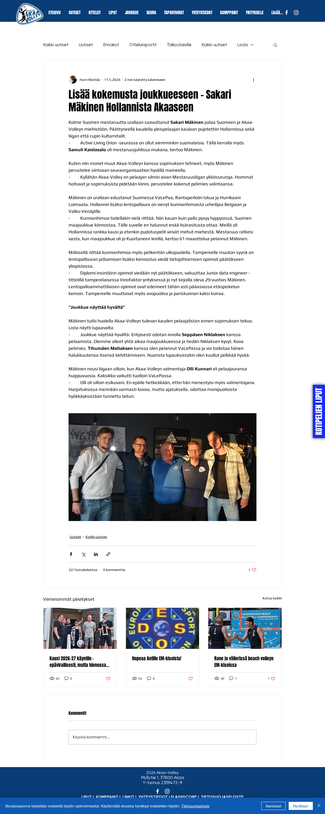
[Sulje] (319, 806)
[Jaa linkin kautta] (108, 554)
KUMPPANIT (107, 796)
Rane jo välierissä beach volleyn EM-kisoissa (243, 661)
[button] (275, 45)
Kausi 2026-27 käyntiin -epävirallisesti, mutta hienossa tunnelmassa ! (78, 661)
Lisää (242, 44)
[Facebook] (286, 12)
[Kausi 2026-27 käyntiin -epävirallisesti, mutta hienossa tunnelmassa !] (80, 628)
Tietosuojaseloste (195, 805)
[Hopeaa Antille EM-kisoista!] (162, 628)
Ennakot (111, 44)
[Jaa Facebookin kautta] (71, 554)
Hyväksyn (300, 805)
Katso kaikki (272, 598)
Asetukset (273, 805)
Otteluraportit (143, 44)
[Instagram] (296, 12)
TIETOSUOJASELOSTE (222, 796)
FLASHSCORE (184, 796)
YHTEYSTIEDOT (153, 796)
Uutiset (86, 44)
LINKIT (128, 796)
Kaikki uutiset (56, 44)
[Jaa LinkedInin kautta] (95, 554)
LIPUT (86, 796)
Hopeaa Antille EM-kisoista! (156, 658)
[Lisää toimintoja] (253, 80)
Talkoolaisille (179, 44)
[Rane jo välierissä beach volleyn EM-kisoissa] (245, 628)
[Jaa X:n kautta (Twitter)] (83, 554)
